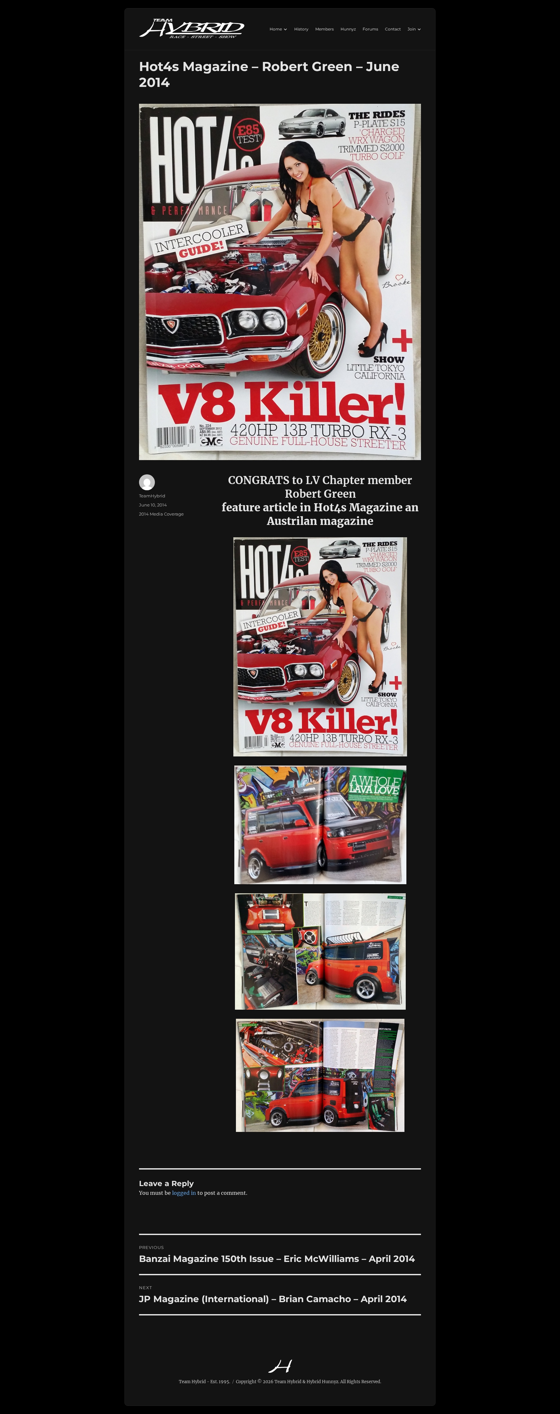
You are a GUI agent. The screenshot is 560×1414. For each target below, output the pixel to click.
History (301, 29)
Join (412, 29)
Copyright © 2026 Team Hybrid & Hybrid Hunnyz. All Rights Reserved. (308, 1381)
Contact (393, 29)
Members (324, 29)
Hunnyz (348, 29)
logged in (184, 1193)
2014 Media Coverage (161, 514)
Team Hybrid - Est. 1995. (204, 1381)
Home (276, 29)
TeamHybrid (152, 495)
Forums (370, 29)
